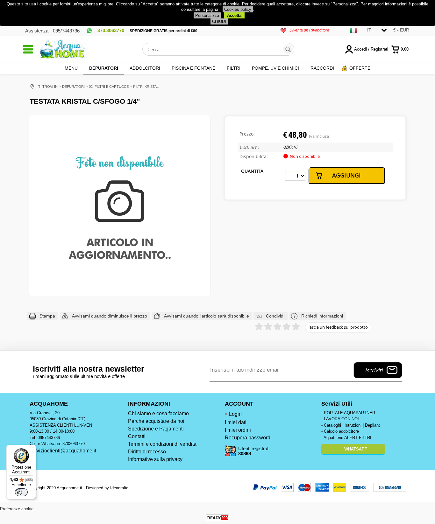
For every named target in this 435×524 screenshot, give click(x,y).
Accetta (234, 15)
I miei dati (235, 422)
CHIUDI (219, 21)
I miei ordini (238, 430)
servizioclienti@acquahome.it (63, 450)
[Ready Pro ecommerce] (217, 517)
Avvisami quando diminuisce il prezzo (109, 315)
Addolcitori (145, 68)
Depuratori (103, 68)
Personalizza (207, 15)
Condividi (275, 315)
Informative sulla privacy (155, 459)
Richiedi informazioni (322, 315)
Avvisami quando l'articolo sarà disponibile (206, 315)
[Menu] (32, 448)
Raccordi (322, 68)
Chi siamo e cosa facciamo (158, 413)
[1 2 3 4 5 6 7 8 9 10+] (295, 176)
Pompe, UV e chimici (275, 68)
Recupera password (247, 437)
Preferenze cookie (16, 509)
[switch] (21, 492)
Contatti (137, 436)
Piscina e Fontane (193, 68)
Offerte (359, 68)
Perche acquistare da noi (156, 421)
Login (235, 414)
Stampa (47, 315)
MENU (71, 68)
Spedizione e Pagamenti (156, 428)
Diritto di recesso (147, 451)
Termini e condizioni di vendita (162, 444)
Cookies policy (237, 9)
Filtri (233, 68)
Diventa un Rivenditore (309, 30)
